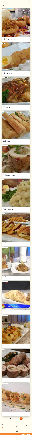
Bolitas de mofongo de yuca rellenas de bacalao (16, 25)
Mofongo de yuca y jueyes (16, 263)
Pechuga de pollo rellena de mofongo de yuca (16, 161)
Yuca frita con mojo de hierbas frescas (16, 331)
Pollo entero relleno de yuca (16, 93)
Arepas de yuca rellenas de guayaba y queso (16, 229)
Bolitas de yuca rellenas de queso (16, 59)
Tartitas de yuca (16, 297)
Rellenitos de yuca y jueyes (16, 399)
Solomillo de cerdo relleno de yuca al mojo (16, 365)
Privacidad (25, 426)
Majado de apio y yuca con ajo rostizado (16, 195)
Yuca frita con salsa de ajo (16, 127)
